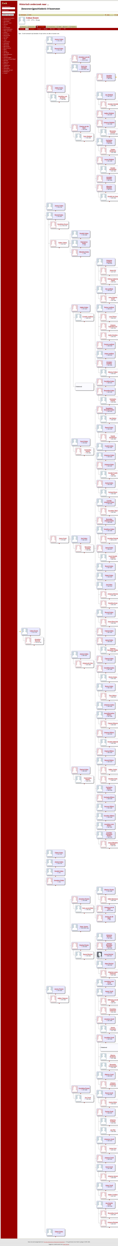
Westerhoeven (7, 48)
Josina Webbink (109, 159)
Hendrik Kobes (84, 233)
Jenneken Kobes (59, 880)
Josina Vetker (113, 1102)
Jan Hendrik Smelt (109, 1203)
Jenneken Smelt (109, 1019)
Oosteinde (6, 43)
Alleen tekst (52, 28)
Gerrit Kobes (84, 441)
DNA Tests (6, 67)
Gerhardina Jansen (87, 450)
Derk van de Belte (87, 908)
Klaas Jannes (84, 926)
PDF (65, 28)
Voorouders (32, 26)
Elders (5, 49)
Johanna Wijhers (109, 732)
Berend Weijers (109, 760)
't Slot (5, 40)
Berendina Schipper (88, 547)
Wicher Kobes (113, 677)
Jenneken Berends (38, 640)
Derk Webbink (87, 136)
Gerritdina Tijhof (113, 510)
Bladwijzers (6, 71)
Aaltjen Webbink (109, 113)
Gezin (66, 26)
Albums (5, 51)
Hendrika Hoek (112, 778)
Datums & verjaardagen (10, 59)
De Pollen (6, 37)
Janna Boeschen (113, 621)
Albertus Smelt (109, 1074)
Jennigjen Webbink (109, 177)
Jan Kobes (109, 584)
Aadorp (5, 32)
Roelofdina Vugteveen (113, 1009)
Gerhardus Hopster (113, 399)
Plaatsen (6, 56)
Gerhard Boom (112, 492)
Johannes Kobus (109, 704)
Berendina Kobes (109, 390)
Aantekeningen (7, 57)
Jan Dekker (112, 418)
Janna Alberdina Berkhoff (113, 843)
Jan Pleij (112, 1130)
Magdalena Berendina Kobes (109, 409)
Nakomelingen (41, 26)
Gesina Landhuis (109, 344)
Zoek (4, 3)
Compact (39, 28)
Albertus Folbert (113, 372)
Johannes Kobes (109, 455)
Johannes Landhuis (109, 261)
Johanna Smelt (109, 1157)
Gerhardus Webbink (109, 140)
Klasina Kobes (84, 769)
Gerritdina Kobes (109, 381)
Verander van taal (8, 70)
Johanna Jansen (113, 1176)
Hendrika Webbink (109, 76)
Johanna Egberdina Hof (113, 325)
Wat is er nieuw (7, 23)
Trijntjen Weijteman (113, 150)
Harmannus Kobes (84, 242)
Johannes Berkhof (109, 935)
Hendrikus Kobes (109, 529)
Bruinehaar (6, 34)
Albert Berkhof (109, 963)
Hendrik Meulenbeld (112, 168)
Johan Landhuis (109, 353)
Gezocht (6, 24)
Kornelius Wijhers (109, 815)
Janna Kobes (109, 547)
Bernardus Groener (113, 131)
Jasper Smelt (109, 991)
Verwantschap (51, 26)
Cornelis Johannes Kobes (109, 501)
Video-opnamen (8, 31)
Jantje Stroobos (113, 335)
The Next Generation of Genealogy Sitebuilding (54, 1242)
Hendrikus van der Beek (62, 97)
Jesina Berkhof (108, 954)
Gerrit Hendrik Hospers (113, 556)
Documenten (7, 27)
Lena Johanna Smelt (113, 298)
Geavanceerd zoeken (9, 18)
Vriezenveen (7, 42)
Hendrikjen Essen (62, 224)
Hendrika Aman (112, 603)
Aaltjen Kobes (59, 88)
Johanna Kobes (109, 464)
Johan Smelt (109, 1185)
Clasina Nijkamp (113, 723)
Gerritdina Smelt (109, 1037)
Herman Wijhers (109, 806)
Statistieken (6, 68)
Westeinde (6, 45)
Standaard (32, 28)
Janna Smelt (62, 538)
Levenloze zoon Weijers (109, 824)
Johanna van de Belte (109, 908)
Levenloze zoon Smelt (109, 982)
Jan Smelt (88, 1097)
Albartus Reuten (109, 889)
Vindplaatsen (7, 65)
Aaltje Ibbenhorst (113, 899)
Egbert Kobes (109, 575)
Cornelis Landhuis (87, 316)
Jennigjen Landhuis (109, 362)
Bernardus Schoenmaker (113, 1065)
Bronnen (6, 64)
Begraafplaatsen (8, 54)
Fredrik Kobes (109, 446)
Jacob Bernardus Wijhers (109, 714)
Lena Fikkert (113, 316)
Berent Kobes (109, 566)
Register (59, 28)
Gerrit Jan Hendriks (84, 67)
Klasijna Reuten (84, 945)
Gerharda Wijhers (109, 797)
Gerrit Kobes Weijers (88, 778)
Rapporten (6, 62)
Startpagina (23, 14)
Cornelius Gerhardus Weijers (109, 834)
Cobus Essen (34, 631)
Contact (5, 73)
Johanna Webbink (109, 122)
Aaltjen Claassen (63, 998)
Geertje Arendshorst (113, 436)
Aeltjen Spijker (62, 242)
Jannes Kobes (59, 39)
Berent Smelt (109, 1093)
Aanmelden (6, 21)
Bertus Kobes (109, 686)
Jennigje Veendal (113, 104)
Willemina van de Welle (113, 1000)
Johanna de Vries (88, 663)
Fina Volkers (113, 695)
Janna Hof (113, 270)
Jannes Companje (113, 1028)
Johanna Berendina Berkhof (109, 945)
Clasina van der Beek (84, 127)
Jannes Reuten (59, 989)
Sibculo (5, 38)
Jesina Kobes (109, 483)
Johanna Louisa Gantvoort (113, 972)
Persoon (24, 26)
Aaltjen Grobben (113, 1194)
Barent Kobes (109, 427)
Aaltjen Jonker (113, 769)
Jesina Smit (112, 1148)
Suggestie (73, 26)
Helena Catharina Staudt (113, 279)
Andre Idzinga (66, 1244)
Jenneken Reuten (84, 899)
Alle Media (6, 53)
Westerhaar (7, 46)
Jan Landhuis (109, 289)
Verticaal (45, 28)
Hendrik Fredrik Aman (112, 473)
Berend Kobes (59, 48)
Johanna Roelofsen (113, 1083)
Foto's (5, 26)
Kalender (6, 60)
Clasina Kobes (109, 631)
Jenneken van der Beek (84, 57)
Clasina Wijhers (109, 751)
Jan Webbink (109, 94)
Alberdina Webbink (109, 187)
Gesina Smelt (109, 1111)
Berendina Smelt (113, 1213)
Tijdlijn (59, 26)
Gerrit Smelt (109, 1167)
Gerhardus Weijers (109, 787)
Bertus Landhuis (109, 307)
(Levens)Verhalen (8, 29)
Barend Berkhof (87, 954)
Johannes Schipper (113, 1120)
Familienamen (7, 20)
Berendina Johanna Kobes (109, 519)
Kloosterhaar (7, 35)
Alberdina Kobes (84, 252)
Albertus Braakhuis (113, 1055)
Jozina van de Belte (109, 917)
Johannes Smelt (109, 1139)
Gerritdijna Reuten (84, 1088)
